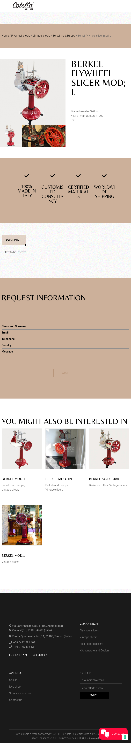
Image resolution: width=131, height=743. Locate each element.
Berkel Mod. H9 (58, 479)
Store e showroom (20, 693)
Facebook (40, 655)
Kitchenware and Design (94, 650)
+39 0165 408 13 (23, 647)
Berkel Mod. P (14, 479)
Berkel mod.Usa (98, 485)
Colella (13, 680)
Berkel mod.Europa (64, 35)
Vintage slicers (41, 35)
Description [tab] (13, 239)
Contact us (15, 700)
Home (5, 35)
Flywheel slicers (20, 35)
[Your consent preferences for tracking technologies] (125, 737)
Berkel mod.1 (13, 555)
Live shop (15, 686)
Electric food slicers (91, 643)
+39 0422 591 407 (24, 642)
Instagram (18, 655)
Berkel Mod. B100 (104, 479)
